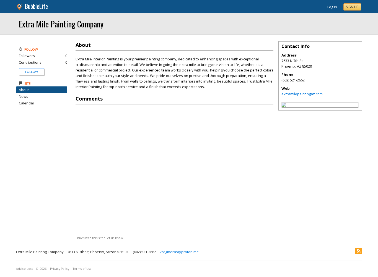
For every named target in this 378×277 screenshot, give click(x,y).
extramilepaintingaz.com (302, 93)
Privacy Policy (59, 269)
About (24, 89)
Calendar (26, 103)
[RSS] (358, 251)
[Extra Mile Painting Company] (284, 105)
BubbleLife (36, 6)
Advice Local (25, 269)
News (23, 96)
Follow (31, 72)
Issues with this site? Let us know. (100, 238)
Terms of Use (82, 269)
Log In (332, 6)
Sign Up (352, 7)
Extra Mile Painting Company (61, 24)
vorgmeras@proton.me (179, 251)
